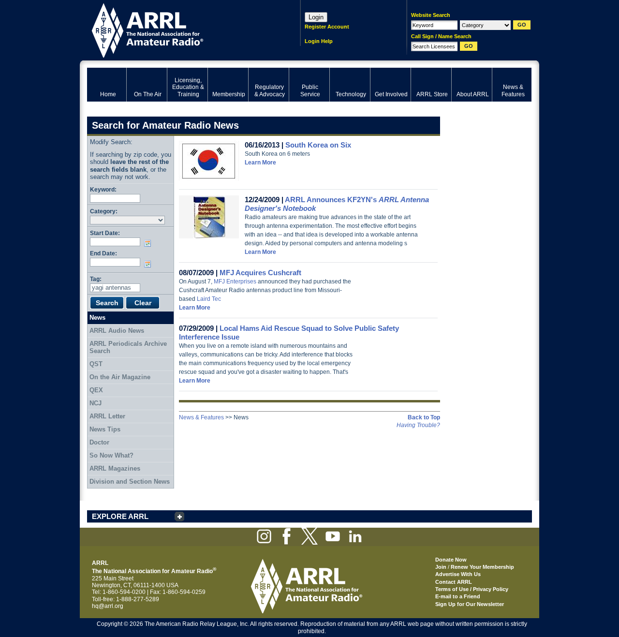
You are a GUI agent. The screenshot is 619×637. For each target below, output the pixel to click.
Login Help (319, 41)
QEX (96, 390)
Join (440, 567)
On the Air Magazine (119, 377)
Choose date (149, 243)
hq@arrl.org (107, 606)
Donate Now (451, 560)
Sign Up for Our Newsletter (469, 604)
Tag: (96, 279)
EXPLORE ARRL (120, 516)
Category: (104, 211)
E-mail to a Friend (457, 596)
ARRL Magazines (114, 468)
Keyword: (103, 189)
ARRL (181, 29)
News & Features (201, 417)
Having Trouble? (418, 425)
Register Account (327, 27)
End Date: (103, 253)
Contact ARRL (453, 582)
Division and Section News (129, 481)
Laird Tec (209, 299)
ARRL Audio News (116, 330)
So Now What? (111, 455)
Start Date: (105, 233)
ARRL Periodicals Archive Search (128, 347)
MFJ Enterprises (235, 281)
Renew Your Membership (482, 567)
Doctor (99, 442)
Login (316, 17)
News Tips (104, 429)
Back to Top (424, 417)
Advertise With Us (458, 574)
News (97, 317)
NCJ (95, 403)
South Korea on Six (318, 145)
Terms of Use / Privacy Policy (471, 589)
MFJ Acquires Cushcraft (260, 272)
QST (96, 364)
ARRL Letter (107, 416)
